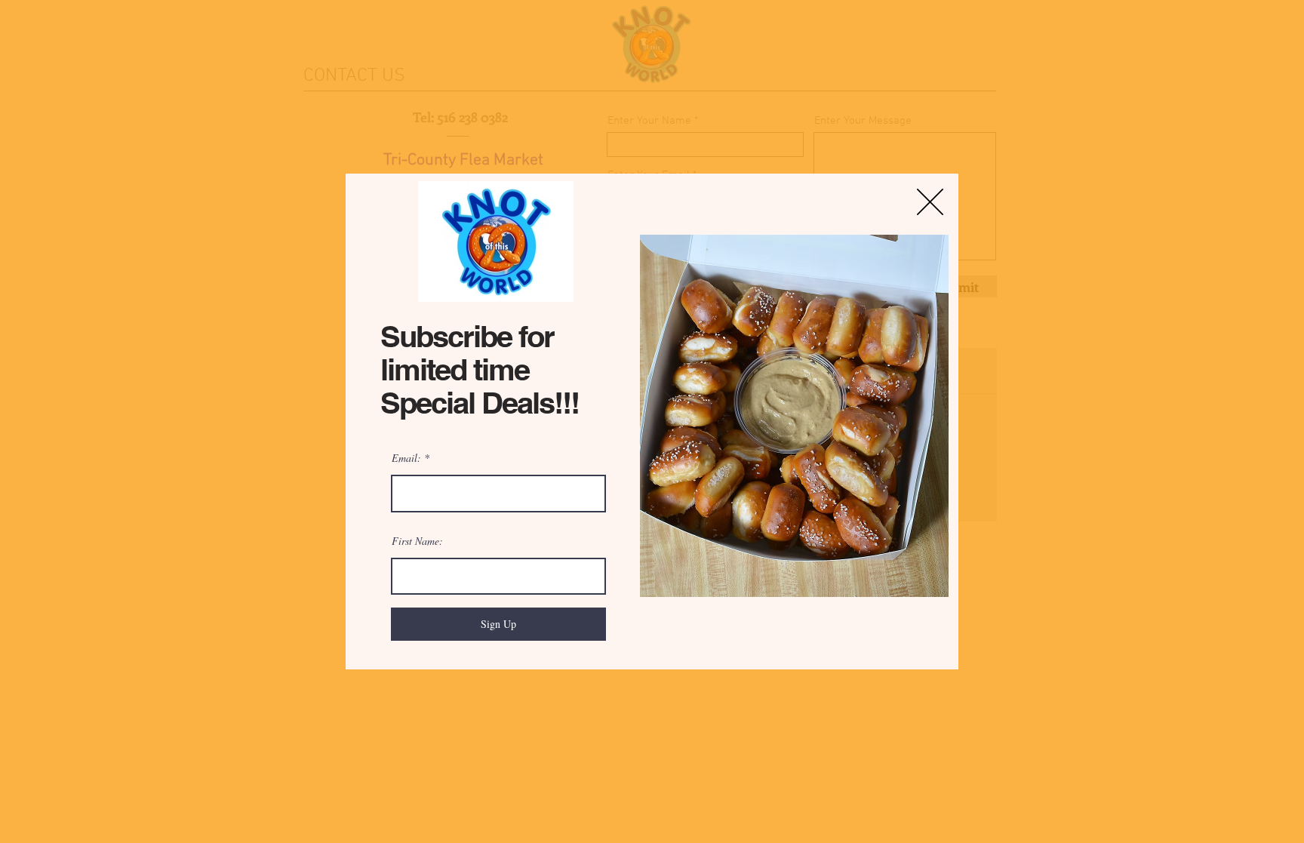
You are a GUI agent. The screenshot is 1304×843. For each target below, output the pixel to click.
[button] (930, 202)
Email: (406, 458)
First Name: (417, 541)
